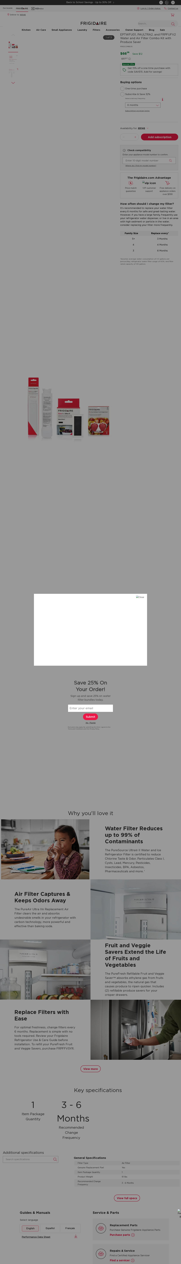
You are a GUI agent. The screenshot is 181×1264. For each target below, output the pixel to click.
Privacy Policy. (94, 729)
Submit (90, 716)
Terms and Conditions (76, 729)
